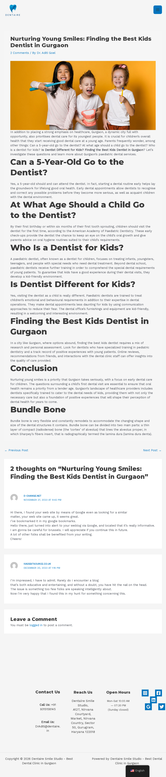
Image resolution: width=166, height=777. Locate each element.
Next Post (152, 450)
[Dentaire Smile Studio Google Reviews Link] (148, 706)
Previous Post (16, 450)
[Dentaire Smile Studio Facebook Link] (158, 693)
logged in (36, 625)
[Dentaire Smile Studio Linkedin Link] (153, 699)
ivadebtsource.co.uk (37, 563)
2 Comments (19, 53)
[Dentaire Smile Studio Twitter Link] (161, 706)
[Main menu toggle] (157, 9)
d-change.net (32, 495)
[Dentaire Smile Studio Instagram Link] (145, 693)
